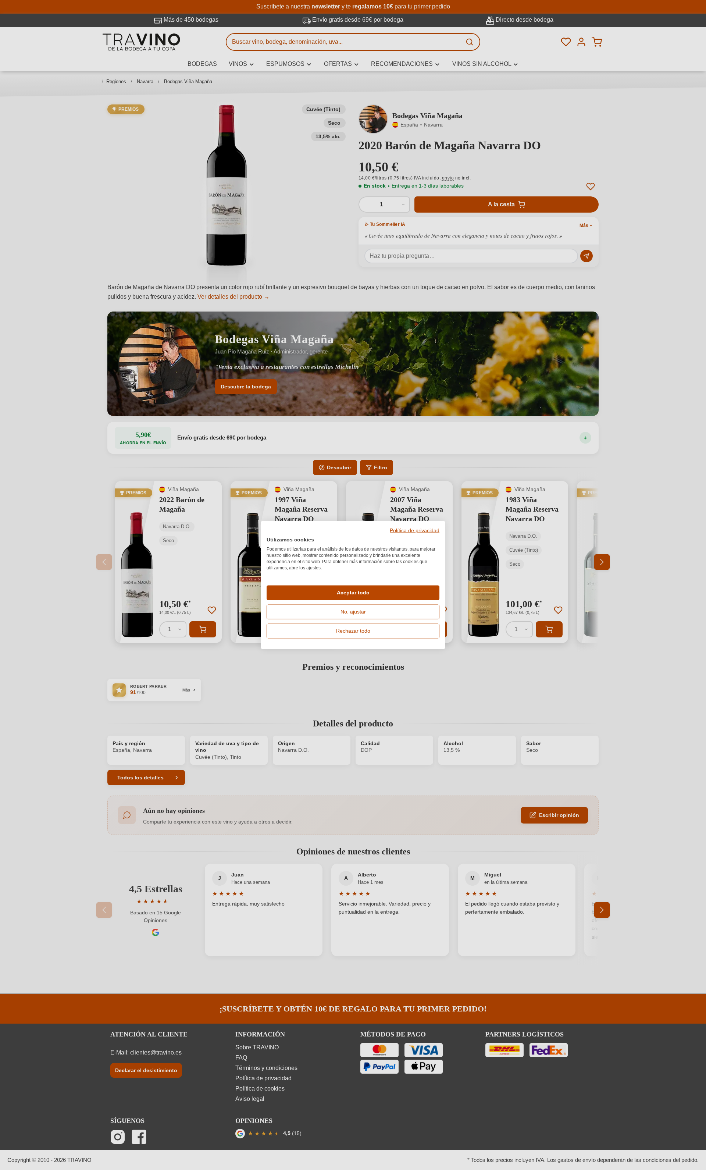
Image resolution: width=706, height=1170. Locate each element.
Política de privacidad (414, 530)
